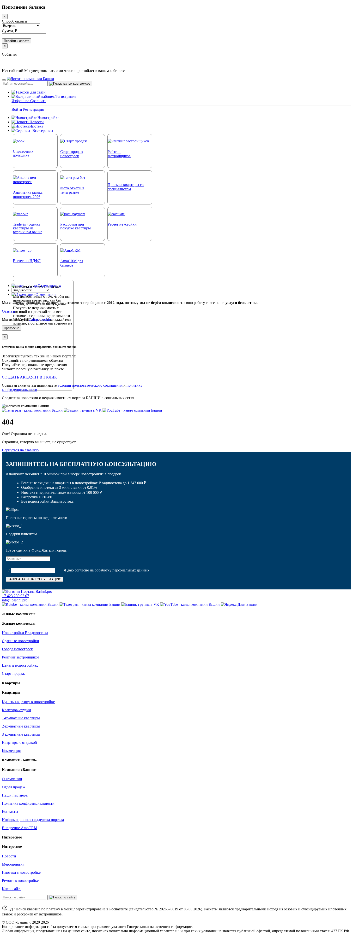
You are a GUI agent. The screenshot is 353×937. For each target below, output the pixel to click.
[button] (44, 96)
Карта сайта (11, 889)
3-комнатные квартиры (21, 734)
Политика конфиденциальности (28, 803)
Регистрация (33, 109)
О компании (46, 294)
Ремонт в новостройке (20, 881)
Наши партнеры (15, 795)
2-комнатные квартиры (21, 726)
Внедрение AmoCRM (19, 828)
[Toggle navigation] (4, 80)
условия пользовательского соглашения (90, 385)
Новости (37, 122)
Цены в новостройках (20, 665)
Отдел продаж (49, 286)
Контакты (10, 811)
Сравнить (38, 101)
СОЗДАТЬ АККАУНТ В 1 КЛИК (29, 377)
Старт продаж (13, 673)
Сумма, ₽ (9, 31)
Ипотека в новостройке (21, 872)
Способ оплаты (14, 21)
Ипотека (36, 126)
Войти (17, 109)
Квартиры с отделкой (19, 742)
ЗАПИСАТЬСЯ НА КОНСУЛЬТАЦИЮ (34, 579)
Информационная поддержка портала (33, 820)
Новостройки (48, 118)
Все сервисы (42, 130)
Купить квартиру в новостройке (28, 702)
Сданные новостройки (20, 641)
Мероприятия (13, 864)
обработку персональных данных (122, 570)
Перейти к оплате (16, 41)
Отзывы (8, 311)
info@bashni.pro (14, 600)
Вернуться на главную (20, 450)
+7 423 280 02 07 (15, 596)
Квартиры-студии (16, 710)
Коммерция (11, 751)
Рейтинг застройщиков (21, 657)
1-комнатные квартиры (21, 718)
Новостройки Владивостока (25, 633)
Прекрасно (11, 328)
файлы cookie (40, 319)
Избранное (21, 101)
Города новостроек (17, 649)
